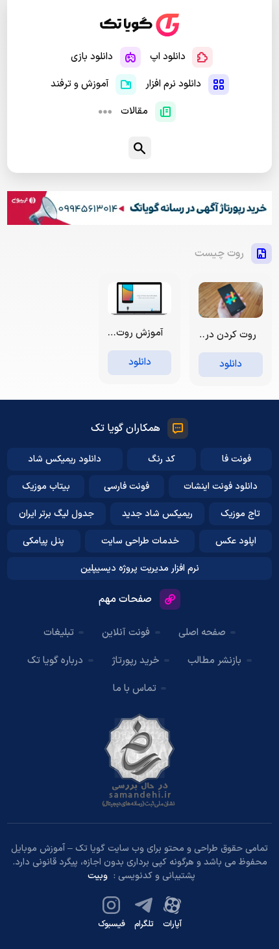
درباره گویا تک (55, 661)
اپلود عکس (235, 541)
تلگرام (144, 924)
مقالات (134, 111)
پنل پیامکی (43, 541)
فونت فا (236, 459)
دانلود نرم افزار (173, 84)
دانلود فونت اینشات (221, 486)
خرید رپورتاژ (136, 661)
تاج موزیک (240, 514)
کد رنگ (161, 459)
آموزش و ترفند (80, 84)
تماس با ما (134, 689)
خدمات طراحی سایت (140, 541)
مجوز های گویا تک (139, 760)
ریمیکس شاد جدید (157, 514)
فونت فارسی (126, 486)
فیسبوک (111, 924)
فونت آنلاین (126, 633)
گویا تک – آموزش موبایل (139, 25)
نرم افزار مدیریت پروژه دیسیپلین (139, 568)
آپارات (172, 924)
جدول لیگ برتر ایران (56, 514)
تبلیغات (58, 633)
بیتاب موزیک (46, 486)
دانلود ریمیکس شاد (64, 459)
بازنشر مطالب (214, 661)
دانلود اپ (168, 56)
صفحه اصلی (202, 633)
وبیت (98, 876)
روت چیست (219, 253)
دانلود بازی (92, 56)
